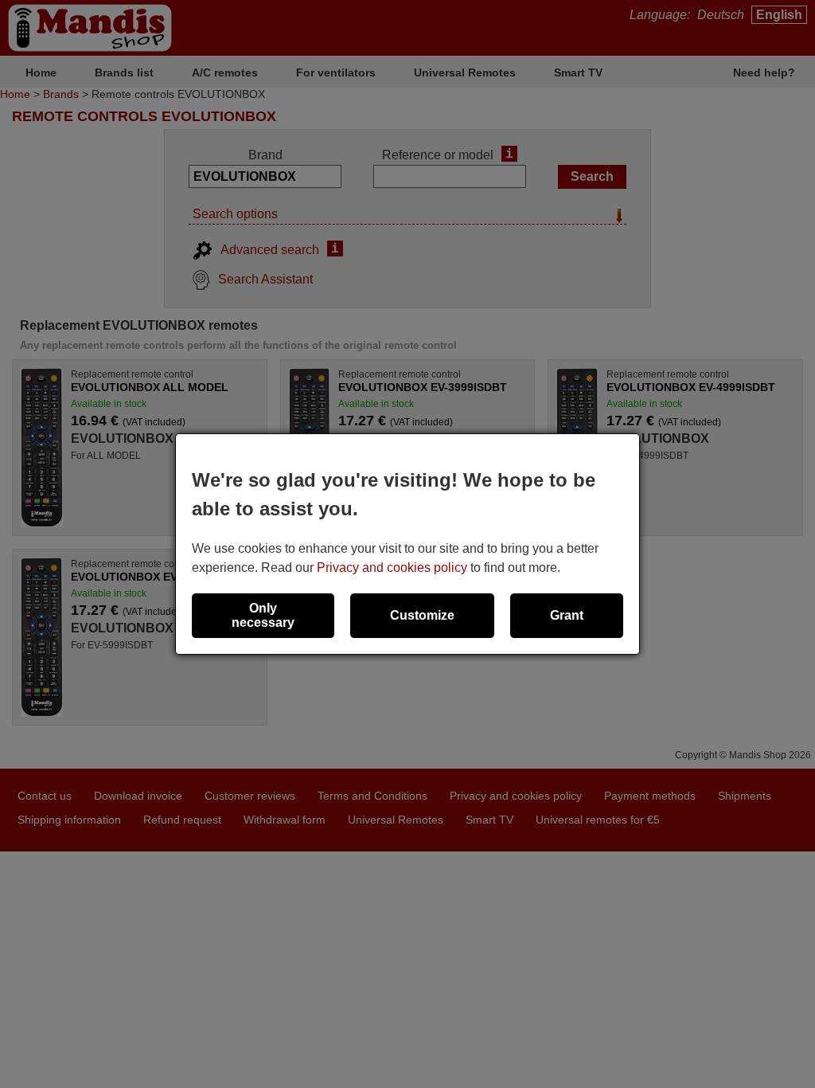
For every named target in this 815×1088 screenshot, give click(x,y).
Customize (422, 615)
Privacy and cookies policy (392, 567)
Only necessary (263, 615)
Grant (566, 615)
